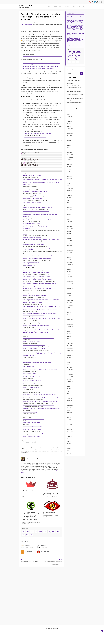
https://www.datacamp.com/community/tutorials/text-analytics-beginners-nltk (40, 219)
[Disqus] (41, 580)
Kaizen (58, 531)
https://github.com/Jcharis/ (29, 366)
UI (36, 531)
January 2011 (69, 400)
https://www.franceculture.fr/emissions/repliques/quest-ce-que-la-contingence (40, 433)
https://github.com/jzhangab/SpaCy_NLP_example (34, 348)
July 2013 (69, 331)
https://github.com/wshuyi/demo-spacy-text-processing (35, 295)
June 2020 (69, 214)
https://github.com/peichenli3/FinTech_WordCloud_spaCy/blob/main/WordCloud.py (41, 329)
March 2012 (69, 367)
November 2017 (70, 250)
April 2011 (69, 393)
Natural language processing (32, 451)
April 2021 (69, 202)
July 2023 (69, 166)
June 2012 (69, 360)
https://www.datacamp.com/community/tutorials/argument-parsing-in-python (39, 394)
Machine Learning (24, 451)
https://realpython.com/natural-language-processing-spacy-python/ (37, 207)
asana (53, 531)
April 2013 (69, 338)
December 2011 (70, 374)
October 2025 (69, 121)
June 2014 (69, 312)
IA (51, 449)
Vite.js (27, 531)
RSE (23, 534)
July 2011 (69, 386)
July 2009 (69, 443)
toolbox (22, 452)
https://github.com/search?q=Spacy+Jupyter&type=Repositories (36, 276)
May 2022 (69, 183)
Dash (38, 449)
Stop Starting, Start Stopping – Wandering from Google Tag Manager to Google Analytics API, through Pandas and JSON (51, 493)
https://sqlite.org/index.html (30, 263)
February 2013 (70, 343)
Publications (67, 6)
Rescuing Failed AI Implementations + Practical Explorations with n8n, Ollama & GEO (74, 104)
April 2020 (69, 219)
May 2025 (69, 126)
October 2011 (69, 379)
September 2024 (70, 138)
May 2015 (69, 295)
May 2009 (69, 448)
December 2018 (70, 228)
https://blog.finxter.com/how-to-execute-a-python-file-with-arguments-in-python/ (40, 397)
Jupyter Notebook (55, 449)
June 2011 (69, 388)
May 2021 (69, 200)
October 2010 (69, 407)
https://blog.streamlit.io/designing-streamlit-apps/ (35, 136)
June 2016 (69, 271)
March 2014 (69, 317)
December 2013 (70, 324)
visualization (25, 452)
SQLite (57, 451)
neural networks (40, 451)
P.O (49, 451)
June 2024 (69, 142)
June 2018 (69, 236)
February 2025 (70, 128)
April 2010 (69, 422)
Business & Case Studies (36, 447)
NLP (43, 451)
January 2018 (69, 245)
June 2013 (69, 333)
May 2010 (69, 419)
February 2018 (70, 243)
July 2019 (69, 224)
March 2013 (69, 341)
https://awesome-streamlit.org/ (29, 373)
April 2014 (69, 314)
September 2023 (70, 162)
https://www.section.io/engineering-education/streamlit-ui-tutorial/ (37, 362)
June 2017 (69, 257)
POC (23, 531)
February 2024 (70, 150)
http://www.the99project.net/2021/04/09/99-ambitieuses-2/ (36, 211)
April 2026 (69, 114)
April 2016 (69, 274)
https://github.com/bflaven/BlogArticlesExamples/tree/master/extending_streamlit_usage (42, 56)
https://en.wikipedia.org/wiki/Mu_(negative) (32, 429)
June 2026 (69, 111)
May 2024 (69, 145)
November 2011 (70, 376)
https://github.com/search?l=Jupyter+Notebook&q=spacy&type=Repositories (39, 283)
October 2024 (69, 135)
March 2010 (69, 424)
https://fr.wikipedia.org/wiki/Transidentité (31, 436)
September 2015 (70, 288)
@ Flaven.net (25, 6)
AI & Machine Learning (28, 24)
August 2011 (69, 384)
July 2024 (69, 140)
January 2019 (69, 226)
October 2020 (69, 209)
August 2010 (69, 412)
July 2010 (69, 415)
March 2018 (69, 240)
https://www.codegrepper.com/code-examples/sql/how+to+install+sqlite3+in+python (41, 408)
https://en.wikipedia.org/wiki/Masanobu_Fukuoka (33, 419)
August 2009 (69, 441)
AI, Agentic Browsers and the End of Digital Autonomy (75, 34)
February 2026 (70, 116)
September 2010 (70, 410)
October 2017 (69, 252)
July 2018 (69, 233)
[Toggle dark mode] (102, 2)
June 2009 (69, 446)
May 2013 (69, 336)
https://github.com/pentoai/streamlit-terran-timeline (34, 383)
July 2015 (69, 293)
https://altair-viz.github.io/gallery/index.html (32, 376)
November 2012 (70, 350)
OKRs (27, 534)
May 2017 (69, 259)
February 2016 (70, 278)
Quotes (78, 6)
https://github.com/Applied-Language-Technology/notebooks (36, 325)
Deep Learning (42, 449)
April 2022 (69, 185)
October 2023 (69, 159)
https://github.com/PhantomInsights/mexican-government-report (37, 258)
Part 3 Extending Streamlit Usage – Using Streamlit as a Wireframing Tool (38, 68)
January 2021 (69, 207)
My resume (54, 6)
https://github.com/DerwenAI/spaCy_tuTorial (32, 302)
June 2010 (69, 417)
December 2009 (70, 431)
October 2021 (69, 195)
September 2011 (70, 381)
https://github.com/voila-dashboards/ (31, 387)
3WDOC (83, 6)
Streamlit (60, 451)
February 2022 (70, 188)
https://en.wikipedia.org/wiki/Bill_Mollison (31, 422)
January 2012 (69, 372)
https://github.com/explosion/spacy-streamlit (32, 175)
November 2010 (70, 405)
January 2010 (69, 429)
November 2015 (70, 283)
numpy (48, 451)
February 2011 (70, 398)
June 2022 (69, 181)
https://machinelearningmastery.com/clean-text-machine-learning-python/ (39, 255)
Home (22, 24)
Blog (49, 6)
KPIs (31, 534)
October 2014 (69, 307)
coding (34, 449)
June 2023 (69, 169)
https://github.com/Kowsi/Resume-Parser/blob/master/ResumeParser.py (38, 338)
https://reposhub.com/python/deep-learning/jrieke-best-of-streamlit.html (38, 404)
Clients (60, 6)
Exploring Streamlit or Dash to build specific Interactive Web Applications (30, 491)
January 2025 (69, 130)
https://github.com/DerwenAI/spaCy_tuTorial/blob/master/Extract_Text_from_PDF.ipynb (42, 318)
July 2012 (69, 357)
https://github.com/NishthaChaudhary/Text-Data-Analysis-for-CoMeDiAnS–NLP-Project (41, 306)
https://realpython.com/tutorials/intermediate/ (33, 198)
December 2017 (70, 247)
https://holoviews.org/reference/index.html (32, 380)
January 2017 (69, 262)
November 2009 (70, 434)
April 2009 (69, 450)
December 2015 (70, 281)
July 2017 (69, 255)
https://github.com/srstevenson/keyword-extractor (34, 345)
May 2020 (69, 216)
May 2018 (69, 238)
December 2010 (70, 403)
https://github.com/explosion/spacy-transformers (33, 359)
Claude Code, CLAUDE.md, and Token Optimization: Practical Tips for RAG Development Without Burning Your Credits (75, 87)
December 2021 (70, 193)
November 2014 (70, 305)
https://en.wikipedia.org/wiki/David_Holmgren (32, 426)
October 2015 (69, 286)
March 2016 (69, 276)
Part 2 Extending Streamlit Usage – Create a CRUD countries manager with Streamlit (40, 66)
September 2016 (70, 267)
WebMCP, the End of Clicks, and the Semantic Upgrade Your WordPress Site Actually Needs (74, 82)
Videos (73, 6)
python (54, 451)
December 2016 (70, 264)
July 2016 (69, 269)
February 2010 (70, 426)
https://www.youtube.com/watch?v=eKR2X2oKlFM (33, 244)
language (60, 449)
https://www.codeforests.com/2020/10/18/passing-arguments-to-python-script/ (40, 401)
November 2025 (70, 119)
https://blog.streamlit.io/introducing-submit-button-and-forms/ (38, 133)
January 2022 (69, 190)
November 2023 (70, 157)
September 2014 (70, 310)
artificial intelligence (27, 449)
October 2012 (69, 352)
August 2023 (69, 164)
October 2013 (69, 329)
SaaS (45, 531)
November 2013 (70, 326)
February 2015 (70, 300)
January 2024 (69, 152)
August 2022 (69, 178)
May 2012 (69, 362)
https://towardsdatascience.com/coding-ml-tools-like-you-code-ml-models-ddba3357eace (42, 179)
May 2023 (69, 171)
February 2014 (70, 319)
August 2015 (69, 290)
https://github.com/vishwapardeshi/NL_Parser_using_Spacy (36, 332)
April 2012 (69, 364)
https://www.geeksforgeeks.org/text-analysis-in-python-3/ (35, 191)
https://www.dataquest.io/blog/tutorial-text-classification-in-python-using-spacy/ (40, 195)
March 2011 (69, 395)
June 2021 (69, 197)
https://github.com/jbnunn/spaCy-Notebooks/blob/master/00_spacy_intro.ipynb (40, 309)
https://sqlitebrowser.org (29, 265)
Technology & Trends (53, 447)
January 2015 (69, 302)
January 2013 (69, 345)
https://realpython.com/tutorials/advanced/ (32, 202)
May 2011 (69, 391)
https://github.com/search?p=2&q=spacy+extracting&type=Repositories (38, 279)
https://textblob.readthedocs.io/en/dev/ (31, 188)
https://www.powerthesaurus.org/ (30, 412)
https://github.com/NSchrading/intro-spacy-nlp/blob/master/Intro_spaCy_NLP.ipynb (41, 299)
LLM (49, 531)
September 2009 (70, 438)
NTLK (45, 451)
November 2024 (70, 133)
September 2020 (70, 212)
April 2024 (69, 147)
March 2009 (69, 453)
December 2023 (70, 154)
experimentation (48, 449)
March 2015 (69, 298)
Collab (36, 449)
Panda (52, 451)
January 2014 (69, 321)
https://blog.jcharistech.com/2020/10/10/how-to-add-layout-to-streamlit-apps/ (40, 369)
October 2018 (69, 231)
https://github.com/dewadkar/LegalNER (31, 341)
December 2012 (70, 348)
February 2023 (70, 173)
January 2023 (69, 176)
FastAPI (40, 531)
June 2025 (69, 123)
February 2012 (70, 369)
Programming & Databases (45, 447)
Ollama (32, 531)
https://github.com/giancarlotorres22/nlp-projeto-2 (33, 322)
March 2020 (69, 221)
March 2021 (69, 204)
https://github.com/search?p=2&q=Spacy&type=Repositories (36, 272)
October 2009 (69, 436)
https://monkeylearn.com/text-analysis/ (31, 223)
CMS (31, 449)
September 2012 (70, 355)
